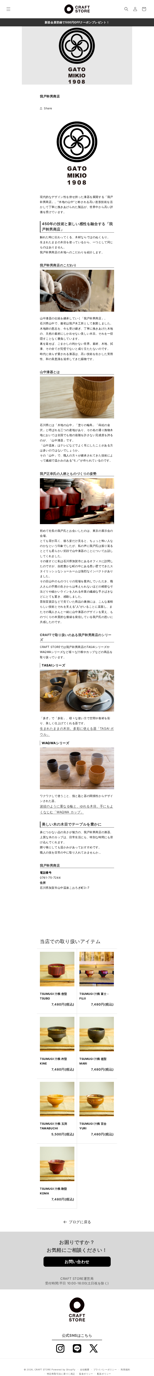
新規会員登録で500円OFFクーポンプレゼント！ (77, 22)
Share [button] (48, 108)
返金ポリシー (86, 1373)
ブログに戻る (80, 1222)
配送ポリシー (104, 1373)
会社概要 (84, 1369)
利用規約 (125, 1369)
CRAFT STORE (42, 1369)
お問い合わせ (77, 1261)
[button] (8, 9)
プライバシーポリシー (105, 1369)
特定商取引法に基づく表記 (61, 1373)
